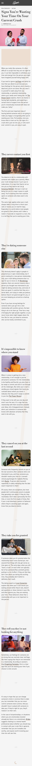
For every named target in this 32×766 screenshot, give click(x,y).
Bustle (7, 481)
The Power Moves (15, 396)
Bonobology (24, 281)
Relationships (5, 8)
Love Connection (21, 583)
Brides (28, 719)
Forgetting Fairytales (12, 664)
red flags (18, 81)
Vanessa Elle (7, 24)
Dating (14, 8)
